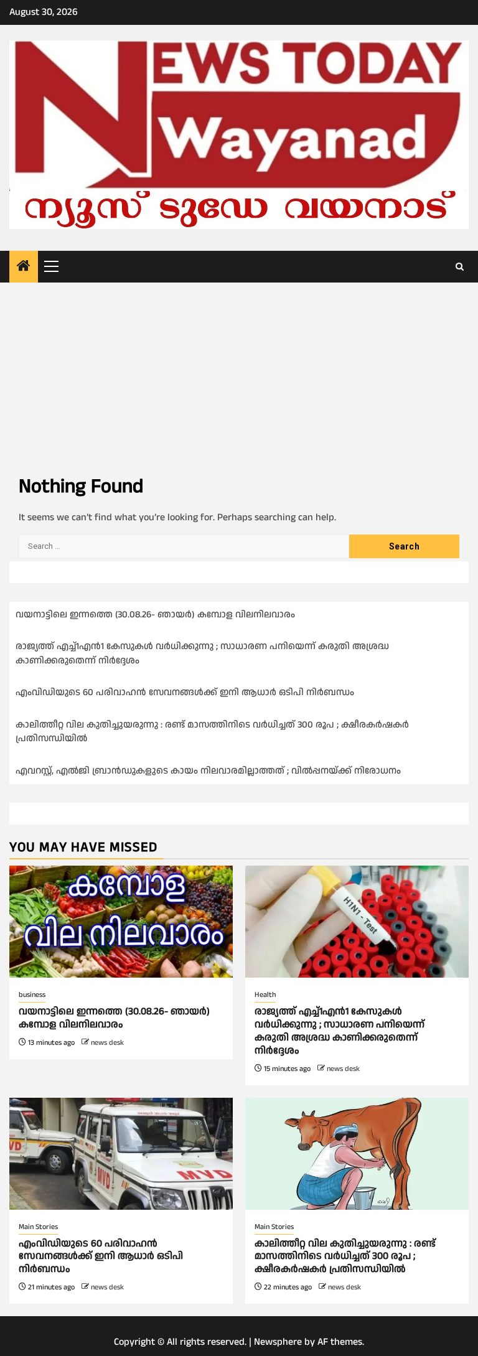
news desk (107, 1042)
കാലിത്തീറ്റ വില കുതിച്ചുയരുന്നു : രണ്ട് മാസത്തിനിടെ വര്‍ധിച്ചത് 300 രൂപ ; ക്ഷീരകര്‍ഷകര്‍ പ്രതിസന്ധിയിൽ (345, 1257)
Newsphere (278, 1342)
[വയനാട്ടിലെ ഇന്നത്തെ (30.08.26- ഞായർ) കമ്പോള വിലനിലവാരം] (121, 922)
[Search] (459, 267)
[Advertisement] (239, 376)
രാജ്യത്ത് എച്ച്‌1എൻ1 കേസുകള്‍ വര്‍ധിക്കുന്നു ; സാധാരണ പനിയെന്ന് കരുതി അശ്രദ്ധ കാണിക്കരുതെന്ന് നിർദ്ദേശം (339, 1030)
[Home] (23, 267)
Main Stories (38, 1227)
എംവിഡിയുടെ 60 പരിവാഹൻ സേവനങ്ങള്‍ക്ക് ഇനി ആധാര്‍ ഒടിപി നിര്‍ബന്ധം (185, 692)
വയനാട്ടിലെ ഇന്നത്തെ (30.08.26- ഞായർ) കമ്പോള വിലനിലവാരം (155, 614)
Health (265, 994)
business (32, 994)
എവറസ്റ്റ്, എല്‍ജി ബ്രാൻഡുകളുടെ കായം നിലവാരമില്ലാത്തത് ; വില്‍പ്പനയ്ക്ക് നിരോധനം (209, 770)
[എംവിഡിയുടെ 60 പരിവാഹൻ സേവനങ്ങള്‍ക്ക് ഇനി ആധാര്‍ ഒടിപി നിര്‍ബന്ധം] (121, 1154)
